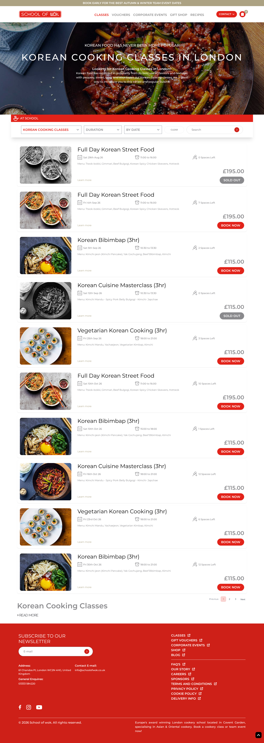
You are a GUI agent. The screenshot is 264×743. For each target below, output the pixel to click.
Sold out (232, 180)
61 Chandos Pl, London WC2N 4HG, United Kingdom (44, 672)
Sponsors (180, 679)
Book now (230, 225)
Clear (174, 129)
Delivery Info (184, 698)
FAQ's (176, 664)
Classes (101, 15)
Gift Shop (178, 15)
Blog (176, 655)
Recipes (197, 15)
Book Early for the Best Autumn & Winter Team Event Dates (132, 3)
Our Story (181, 669)
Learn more (84, 180)
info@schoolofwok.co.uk (90, 670)
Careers (179, 674)
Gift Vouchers (184, 640)
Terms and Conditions (192, 684)
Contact (225, 14)
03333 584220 (26, 683)
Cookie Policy (184, 693)
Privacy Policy (185, 689)
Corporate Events (150, 15)
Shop (176, 650)
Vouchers (121, 15)
